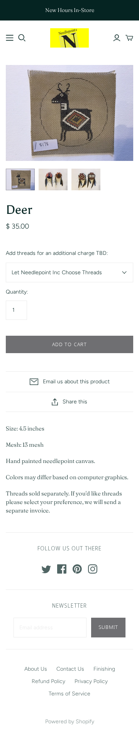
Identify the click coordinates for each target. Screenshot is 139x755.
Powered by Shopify (69, 721)
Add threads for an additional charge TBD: (57, 253)
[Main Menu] (10, 38)
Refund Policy (48, 681)
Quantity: (17, 292)
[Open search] (22, 38)
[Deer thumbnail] (20, 179)
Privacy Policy (91, 681)
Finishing (104, 669)
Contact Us (70, 669)
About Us (35, 669)
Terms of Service (69, 693)
